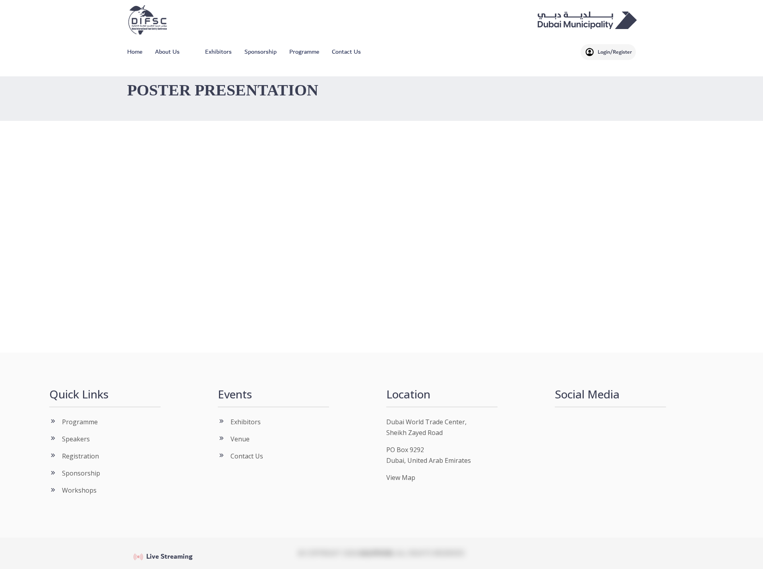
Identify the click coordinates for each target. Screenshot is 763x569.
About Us (167, 52)
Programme (304, 52)
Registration (80, 456)
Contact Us (346, 52)
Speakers (76, 439)
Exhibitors (218, 52)
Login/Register (615, 51)
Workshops (79, 490)
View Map (400, 477)
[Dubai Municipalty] (587, 20)
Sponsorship (260, 52)
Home (134, 52)
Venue (240, 439)
